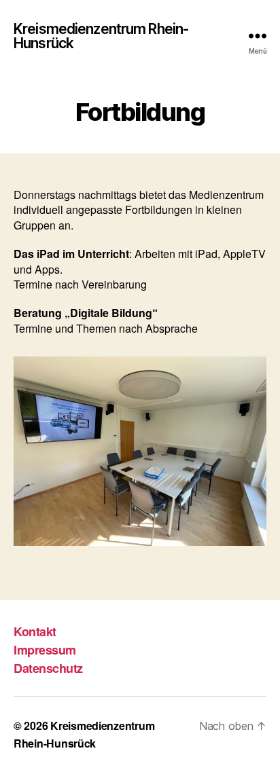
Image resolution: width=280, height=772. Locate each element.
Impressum (45, 650)
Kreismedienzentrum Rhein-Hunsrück (101, 36)
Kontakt (35, 631)
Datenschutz (48, 668)
